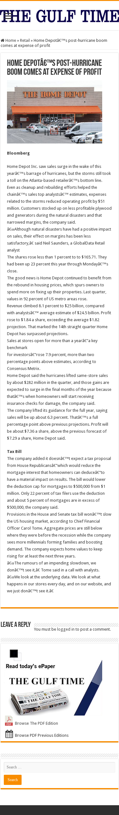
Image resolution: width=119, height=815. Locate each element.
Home (10, 40)
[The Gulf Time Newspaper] (59, 14)
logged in (66, 629)
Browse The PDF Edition (36, 723)
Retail (25, 40)
